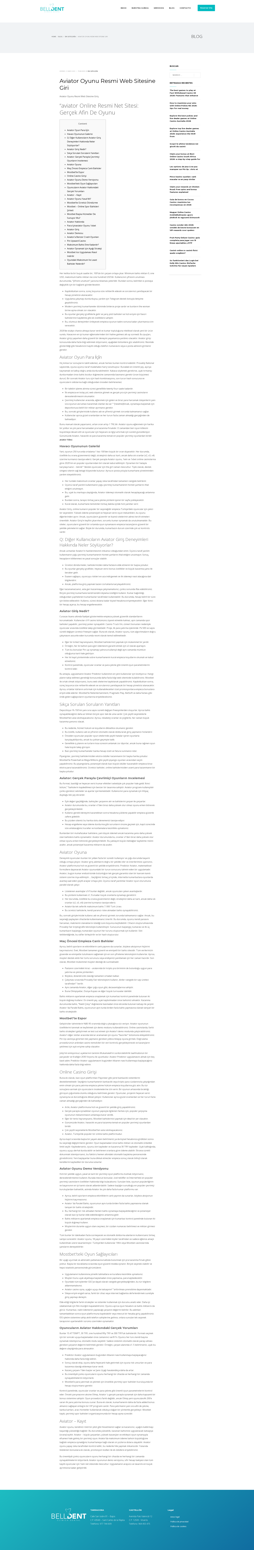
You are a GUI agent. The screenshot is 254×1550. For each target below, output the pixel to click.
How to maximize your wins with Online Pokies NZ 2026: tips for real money (183, 105)
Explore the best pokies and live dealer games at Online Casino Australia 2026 (183, 118)
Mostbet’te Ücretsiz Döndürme (82, 202)
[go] (197, 75)
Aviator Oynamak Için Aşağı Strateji (84, 248)
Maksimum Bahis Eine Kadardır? (83, 244)
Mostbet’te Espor (75, 172)
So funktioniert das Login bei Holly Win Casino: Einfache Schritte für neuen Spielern (184, 263)
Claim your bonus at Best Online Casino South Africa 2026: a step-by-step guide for (185, 156)
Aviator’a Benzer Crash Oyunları (83, 237)
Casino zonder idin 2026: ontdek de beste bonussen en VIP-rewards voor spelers (184, 227)
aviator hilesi (66, 439)
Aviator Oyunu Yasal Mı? (79, 198)
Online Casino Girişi (76, 175)
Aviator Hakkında (75, 221)
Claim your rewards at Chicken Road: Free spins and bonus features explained (184, 189)
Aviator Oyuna (74, 164)
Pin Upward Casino (76, 240)
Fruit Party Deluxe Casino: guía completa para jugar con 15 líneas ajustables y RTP (185, 240)
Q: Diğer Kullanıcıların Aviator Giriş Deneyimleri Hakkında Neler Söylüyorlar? (84, 141)
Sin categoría (93, 71)
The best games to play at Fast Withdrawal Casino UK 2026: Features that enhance (184, 93)
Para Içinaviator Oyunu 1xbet (81, 225)
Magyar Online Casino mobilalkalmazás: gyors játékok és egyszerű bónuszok (185, 215)
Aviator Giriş (73, 229)
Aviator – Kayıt (74, 195)
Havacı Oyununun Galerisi (80, 134)
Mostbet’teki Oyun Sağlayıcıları (82, 183)
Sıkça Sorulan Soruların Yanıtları (83, 153)
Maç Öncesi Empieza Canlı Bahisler (84, 168)
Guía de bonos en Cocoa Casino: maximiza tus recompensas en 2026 (182, 202)
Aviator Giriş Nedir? (76, 149)
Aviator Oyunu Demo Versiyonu (82, 179)
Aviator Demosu (75, 233)
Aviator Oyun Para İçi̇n (78, 130)
